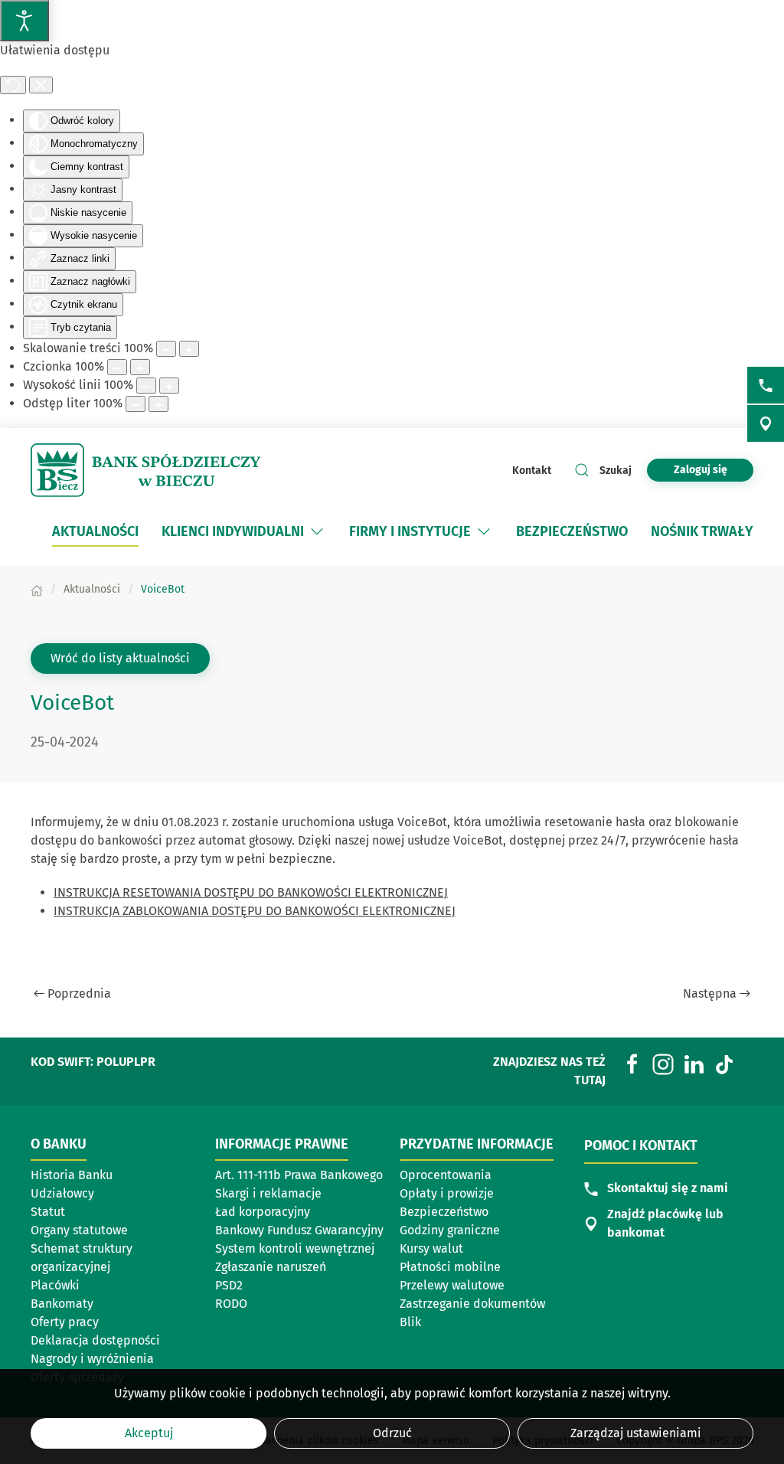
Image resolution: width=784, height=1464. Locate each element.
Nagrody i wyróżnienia (92, 1358)
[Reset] (13, 85)
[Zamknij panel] (41, 85)
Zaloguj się (713, 469)
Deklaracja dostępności (95, 1340)
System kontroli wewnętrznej (294, 1248)
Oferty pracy (65, 1322)
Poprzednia (79, 993)
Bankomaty (62, 1303)
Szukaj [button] (615, 470)
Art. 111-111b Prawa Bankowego (299, 1175)
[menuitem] (95, 531)
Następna (710, 993)
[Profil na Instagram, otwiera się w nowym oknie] (663, 1063)
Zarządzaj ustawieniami (635, 1433)
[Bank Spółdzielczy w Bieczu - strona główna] (145, 470)
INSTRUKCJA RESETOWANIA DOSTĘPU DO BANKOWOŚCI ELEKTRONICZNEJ (251, 892)
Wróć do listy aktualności (120, 658)
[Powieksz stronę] (189, 349)
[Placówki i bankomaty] (765, 423)
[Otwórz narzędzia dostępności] (24, 20)
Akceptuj (149, 1433)
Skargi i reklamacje (268, 1193)
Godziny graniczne (450, 1230)
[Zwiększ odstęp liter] (158, 404)
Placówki (55, 1285)
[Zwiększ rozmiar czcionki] (140, 367)
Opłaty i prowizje (447, 1193)
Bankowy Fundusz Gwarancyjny (299, 1230)
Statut (48, 1211)
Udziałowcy (62, 1193)
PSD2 (229, 1285)
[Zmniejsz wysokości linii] (146, 385)
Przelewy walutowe (452, 1285)
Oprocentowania (446, 1175)
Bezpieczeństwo (444, 1211)
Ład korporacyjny (262, 1211)
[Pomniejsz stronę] (166, 349)
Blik (410, 1322)
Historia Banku (72, 1175)
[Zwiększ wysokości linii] (169, 385)
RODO (231, 1303)
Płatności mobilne (450, 1267)
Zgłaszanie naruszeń (270, 1267)
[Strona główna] (37, 589)
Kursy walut (431, 1248)
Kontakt (531, 470)
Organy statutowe (79, 1230)
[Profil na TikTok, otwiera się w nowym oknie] (724, 1063)
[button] (317, 531)
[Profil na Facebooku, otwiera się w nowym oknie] (632, 1063)
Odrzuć (392, 1433)
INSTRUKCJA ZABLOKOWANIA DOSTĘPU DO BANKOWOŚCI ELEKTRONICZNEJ (255, 911)
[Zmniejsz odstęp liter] (135, 404)
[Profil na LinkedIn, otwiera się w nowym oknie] (693, 1063)
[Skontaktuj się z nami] (765, 385)
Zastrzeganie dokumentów (472, 1303)
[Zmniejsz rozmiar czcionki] (117, 367)
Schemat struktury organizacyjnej (81, 1257)
